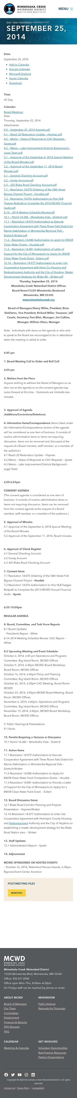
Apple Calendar (18, 78)
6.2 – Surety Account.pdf (18, 180)
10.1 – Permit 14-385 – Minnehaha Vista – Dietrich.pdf (35, 217)
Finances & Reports (15, 1022)
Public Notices (47, 1004)
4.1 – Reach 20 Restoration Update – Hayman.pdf (33, 134)
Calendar (11, 1041)
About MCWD (13, 997)
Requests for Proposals (51, 1008)
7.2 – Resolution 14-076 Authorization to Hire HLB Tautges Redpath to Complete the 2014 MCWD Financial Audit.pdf (38, 203)
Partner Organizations (51, 1057)
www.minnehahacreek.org (39, 299)
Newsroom (46, 997)
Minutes (16, 893)
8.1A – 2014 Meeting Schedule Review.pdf (29, 212)
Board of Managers (15, 1004)
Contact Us (9, 1088)
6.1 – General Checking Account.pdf (25, 175)
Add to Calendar (19, 64)
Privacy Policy (23, 1088)
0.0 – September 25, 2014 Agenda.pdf (27, 129)
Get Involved (48, 1041)
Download (15, 83)
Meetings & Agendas (16, 1048)
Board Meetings (13, 112)
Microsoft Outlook (20, 74)
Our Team (10, 1008)
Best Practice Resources (52, 1052)
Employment (11, 1017)
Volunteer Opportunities (52, 1048)
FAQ (6, 1031)
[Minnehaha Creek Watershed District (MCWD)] (25, 9)
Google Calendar (19, 69)
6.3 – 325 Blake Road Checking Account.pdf (30, 184)
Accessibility (38, 1088)
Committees (11, 1013)
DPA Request (11, 1026)
